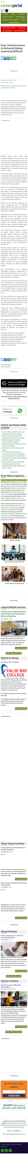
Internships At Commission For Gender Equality (13, 849)
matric (3, 484)
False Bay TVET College (10, 662)
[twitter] (2, 1150)
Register (5, 14)
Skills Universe (19, 1127)
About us (10, 1131)
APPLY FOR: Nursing (9, 28)
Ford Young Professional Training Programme (14, 884)
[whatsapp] (10, 1150)
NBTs (23, 20)
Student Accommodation (11, 20)
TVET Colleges (20, 17)
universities (17, 506)
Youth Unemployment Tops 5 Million (13, 456)
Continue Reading (21, 648)
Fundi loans (19, 498)
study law (13, 492)
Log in (3, 1)
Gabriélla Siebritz (8, 82)
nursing (3, 494)
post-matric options (19, 488)
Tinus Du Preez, (22, 273)
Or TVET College (19, 30)
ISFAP (2, 500)
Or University (7, 30)
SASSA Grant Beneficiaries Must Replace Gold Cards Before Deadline (13, 614)
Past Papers (21, 14)
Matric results (11, 486)
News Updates (5, 367)
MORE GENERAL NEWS (13, 976)
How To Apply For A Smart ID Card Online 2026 (12, 937)
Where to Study (8, 17)
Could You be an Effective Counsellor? (11, 986)
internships (15, 513)
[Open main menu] (2, 10)
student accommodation (9, 510)
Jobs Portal (23, 1125)
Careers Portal (13, 1125)
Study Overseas (14, 22)
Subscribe (14, 1095)
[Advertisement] (14, 137)
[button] (2, 58)
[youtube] (6, 1150)
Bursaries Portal (9, 1127)
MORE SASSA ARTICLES (13, 653)
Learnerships (5, 513)
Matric (13, 14)
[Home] (11, 6)
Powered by (10, 1100)
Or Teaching (21, 28)
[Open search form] (6, 10)
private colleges (14, 508)
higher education (6, 506)
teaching (19, 492)
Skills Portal (4, 1125)
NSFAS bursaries (10, 498)
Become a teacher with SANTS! (14, 1106)
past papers (17, 482)
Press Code (14, 418)
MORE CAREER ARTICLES (14, 1032)
